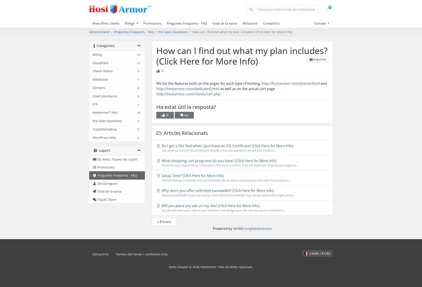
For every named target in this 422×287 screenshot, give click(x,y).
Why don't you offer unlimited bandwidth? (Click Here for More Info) (228, 192)
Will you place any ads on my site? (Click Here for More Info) (223, 207)
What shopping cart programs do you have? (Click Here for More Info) (229, 162)
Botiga (130, 23)
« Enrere (164, 221)
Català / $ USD (320, 253)
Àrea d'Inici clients (106, 23)
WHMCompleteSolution (252, 228)
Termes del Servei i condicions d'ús (142, 254)
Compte (320, 23)
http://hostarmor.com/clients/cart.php (188, 94)
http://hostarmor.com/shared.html (291, 83)
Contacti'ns (271, 23)
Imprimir (319, 59)
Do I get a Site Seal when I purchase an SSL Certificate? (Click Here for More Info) (227, 147)
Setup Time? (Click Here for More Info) (225, 177)
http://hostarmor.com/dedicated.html (187, 88)
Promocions (152, 23)
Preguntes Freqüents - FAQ (187, 23)
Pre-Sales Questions (173, 32)
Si (166, 115)
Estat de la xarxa (225, 23)
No (185, 115)
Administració (99, 32)
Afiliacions (250, 23)
